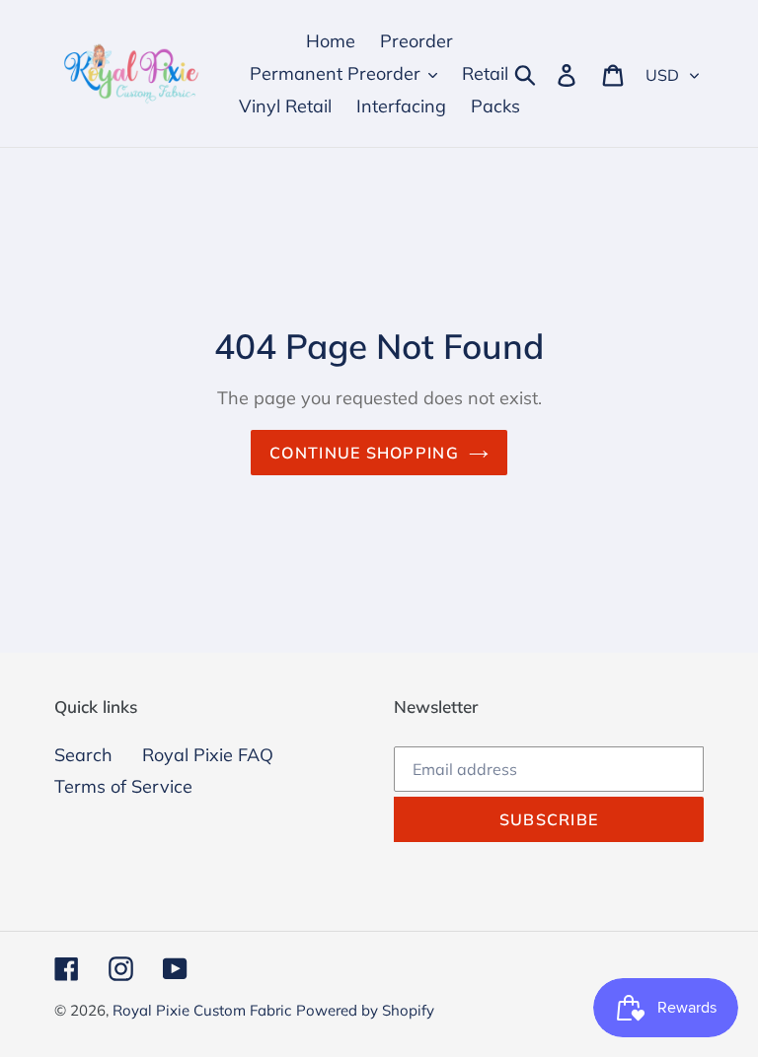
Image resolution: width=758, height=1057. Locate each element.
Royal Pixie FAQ (207, 754)
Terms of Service (123, 786)
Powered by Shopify (365, 1010)
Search (83, 754)
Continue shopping (364, 452)
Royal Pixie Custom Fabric (202, 1010)
